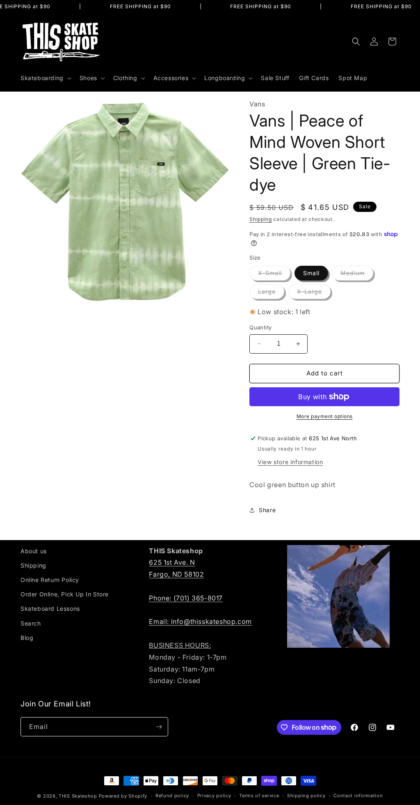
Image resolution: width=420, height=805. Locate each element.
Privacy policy (214, 795)
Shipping (260, 219)
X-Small (274, 275)
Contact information (358, 795)
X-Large (314, 293)
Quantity (260, 327)
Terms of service (259, 795)
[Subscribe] (159, 726)
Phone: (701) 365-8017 (186, 598)
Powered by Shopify (123, 796)
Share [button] (267, 509)
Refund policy (172, 795)
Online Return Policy (50, 579)
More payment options (325, 416)
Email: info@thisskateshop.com (200, 621)
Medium (356, 275)
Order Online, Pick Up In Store (65, 594)
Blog (27, 637)
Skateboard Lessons (50, 608)
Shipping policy (306, 795)
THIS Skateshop (78, 796)
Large (271, 293)
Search (31, 623)
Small (311, 272)
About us (34, 550)
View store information (290, 461)
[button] (45, 78)
